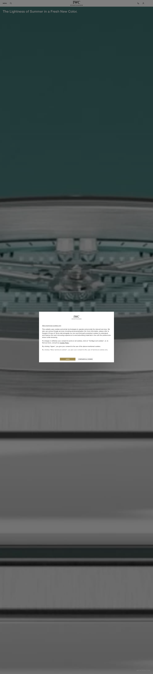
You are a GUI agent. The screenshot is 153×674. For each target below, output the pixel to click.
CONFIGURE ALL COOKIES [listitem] (85, 359)
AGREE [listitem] (68, 359)
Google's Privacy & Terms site (52, 333)
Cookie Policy (64, 343)
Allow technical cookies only (51, 325)
